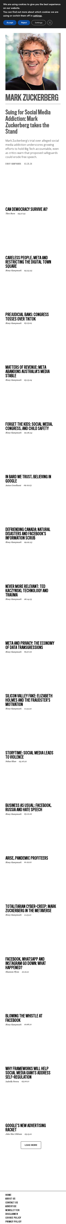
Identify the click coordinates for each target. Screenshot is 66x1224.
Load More (31, 1145)
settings (37, 15)
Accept (10, 22)
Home (8, 1195)
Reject (24, 22)
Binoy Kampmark (13, 164)
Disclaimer (11, 1214)
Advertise (11, 1206)
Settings (38, 22)
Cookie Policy (13, 1218)
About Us (10, 1199)
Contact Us (11, 1203)
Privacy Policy (13, 1222)
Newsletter (12, 1210)
